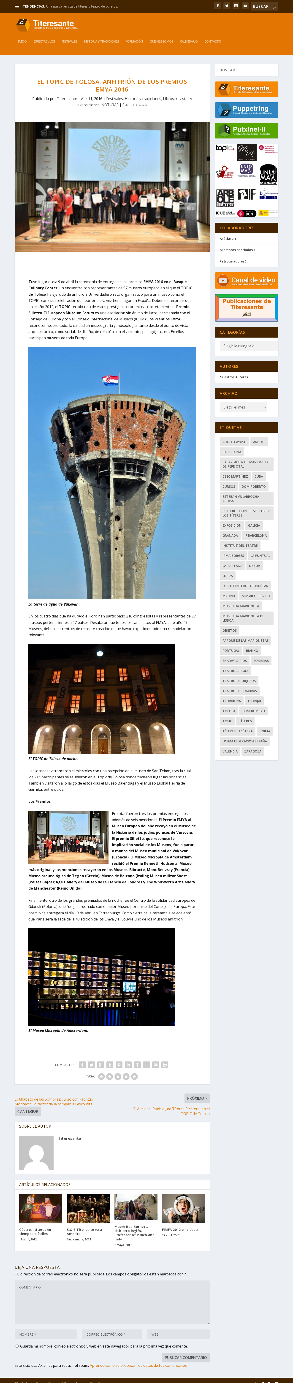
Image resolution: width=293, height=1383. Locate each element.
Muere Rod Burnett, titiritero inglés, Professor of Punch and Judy (134, 1232)
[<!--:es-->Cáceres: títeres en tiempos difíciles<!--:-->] (40, 1208)
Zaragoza (252, 751)
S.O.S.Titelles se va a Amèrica (84, 1231)
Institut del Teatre (240, 545)
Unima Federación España (244, 741)
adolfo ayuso (234, 442)
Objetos (229, 630)
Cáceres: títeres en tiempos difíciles (35, 1231)
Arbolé (259, 442)
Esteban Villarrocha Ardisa (240, 498)
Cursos (228, 486)
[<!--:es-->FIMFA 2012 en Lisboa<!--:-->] (183, 1208)
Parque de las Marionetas (245, 640)
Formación (134, 41)
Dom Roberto (254, 486)
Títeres (245, 721)
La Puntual (260, 555)
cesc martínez (235, 476)
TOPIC (227, 721)
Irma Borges (233, 555)
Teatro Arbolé (235, 670)
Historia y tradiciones (101, 41)
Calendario (189, 41)
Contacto (212, 41)
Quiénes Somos (161, 41)
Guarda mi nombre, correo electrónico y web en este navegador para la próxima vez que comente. (104, 1346)
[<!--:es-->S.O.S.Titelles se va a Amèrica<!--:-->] (88, 1208)
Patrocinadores (232, 261)
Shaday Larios (234, 660)
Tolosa (228, 711)
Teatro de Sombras (239, 691)
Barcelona (231, 452)
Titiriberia (231, 701)
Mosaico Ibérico (256, 596)
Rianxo (252, 650)
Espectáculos (44, 41)
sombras (261, 660)
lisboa (254, 565)
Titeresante (67, 98)
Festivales (69, 41)
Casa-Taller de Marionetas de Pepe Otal (246, 464)
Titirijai (254, 701)
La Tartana (232, 565)
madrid (228, 596)
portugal (230, 650)
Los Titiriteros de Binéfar (245, 586)
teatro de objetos (239, 681)
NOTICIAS (110, 104)
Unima (264, 731)
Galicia (254, 525)
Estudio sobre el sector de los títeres (246, 513)
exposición (231, 525)
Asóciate (226, 238)
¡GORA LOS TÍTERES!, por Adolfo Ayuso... (76, 6)
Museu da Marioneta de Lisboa (243, 618)
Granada (230, 535)
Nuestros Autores (234, 377)
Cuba (259, 476)
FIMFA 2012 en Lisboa (180, 1229)
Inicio (22, 41)
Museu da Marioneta (240, 606)
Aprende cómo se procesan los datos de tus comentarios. (138, 1365)
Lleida (227, 576)
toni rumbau (253, 711)
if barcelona (255, 535)
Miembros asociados (236, 250)
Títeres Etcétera (237, 731)
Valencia (230, 751)
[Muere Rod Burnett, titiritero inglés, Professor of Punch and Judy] (135, 1207)
